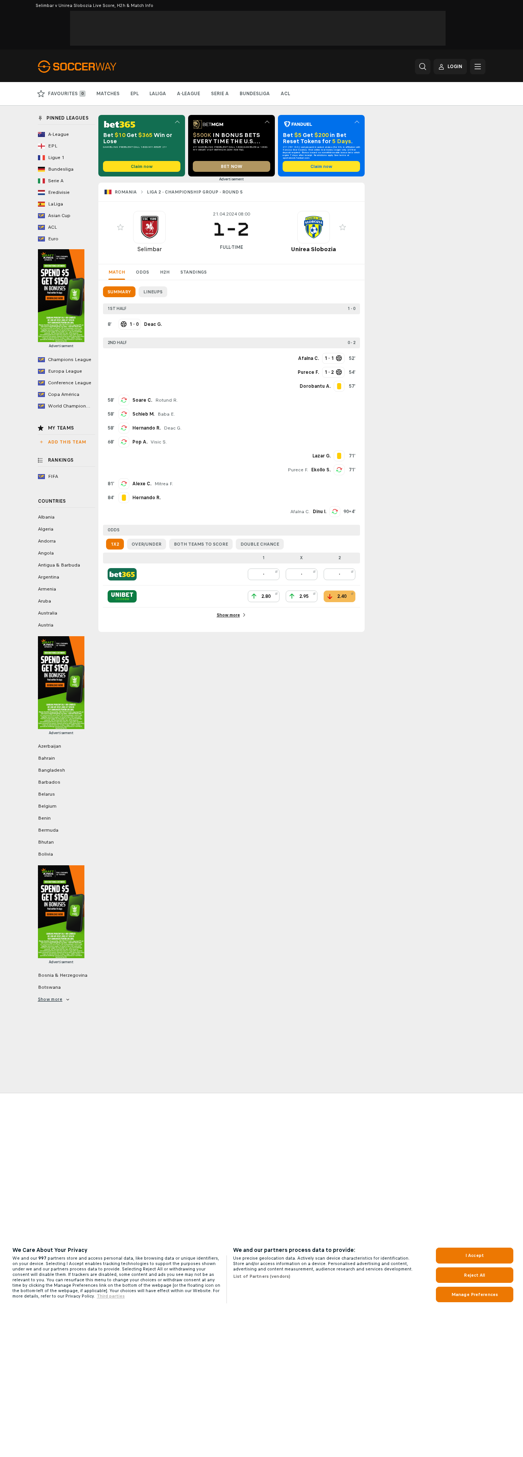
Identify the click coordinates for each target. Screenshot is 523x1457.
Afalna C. (300, 511)
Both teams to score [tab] (201, 544)
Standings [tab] (193, 272)
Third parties (111, 1296)
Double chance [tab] (259, 544)
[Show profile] (149, 227)
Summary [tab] (119, 291)
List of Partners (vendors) (261, 1276)
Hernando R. (146, 428)
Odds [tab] (142, 272)
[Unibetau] (122, 596)
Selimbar (149, 249)
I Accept (474, 1255)
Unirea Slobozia (313, 249)
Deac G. (173, 428)
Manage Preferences (474, 1294)
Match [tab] (116, 272)
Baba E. (166, 414)
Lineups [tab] (153, 291)
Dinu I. (319, 511)
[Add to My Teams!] (120, 227)
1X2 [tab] (115, 544)
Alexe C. (141, 484)
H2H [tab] (165, 272)
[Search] (422, 66)
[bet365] (122, 574)
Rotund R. (166, 400)
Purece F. (298, 470)
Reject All (474, 1275)
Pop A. (139, 442)
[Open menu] (477, 66)
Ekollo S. (321, 470)
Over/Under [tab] (146, 544)
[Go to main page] (91, 66)
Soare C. (142, 400)
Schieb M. (143, 414)
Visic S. (159, 442)
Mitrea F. (163, 484)
